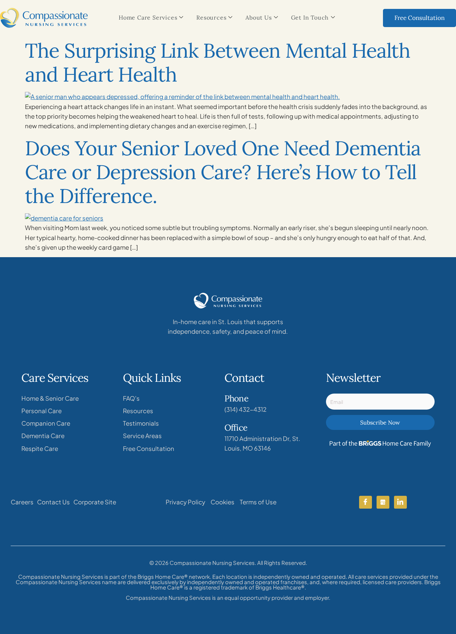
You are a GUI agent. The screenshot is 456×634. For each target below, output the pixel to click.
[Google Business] (383, 502)
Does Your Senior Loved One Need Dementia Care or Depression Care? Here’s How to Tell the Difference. (223, 171)
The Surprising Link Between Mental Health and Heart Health (217, 62)
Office (235, 427)
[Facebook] (365, 502)
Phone (236, 398)
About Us (258, 17)
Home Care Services (148, 17)
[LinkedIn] (400, 502)
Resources (211, 17)
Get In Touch (310, 17)
